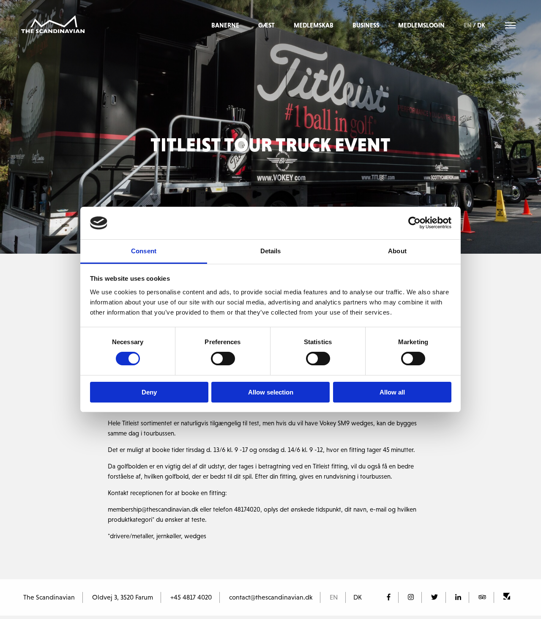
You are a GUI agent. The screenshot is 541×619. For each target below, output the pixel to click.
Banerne (225, 25)
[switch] (223, 358)
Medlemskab (313, 25)
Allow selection (270, 392)
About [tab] (397, 251)
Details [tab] (270, 251)
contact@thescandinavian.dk (270, 597)
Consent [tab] (143, 251)
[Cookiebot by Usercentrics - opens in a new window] (414, 222)
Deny (149, 392)
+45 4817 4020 (191, 597)
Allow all (392, 392)
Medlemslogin (421, 25)
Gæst (266, 25)
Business (365, 25)
